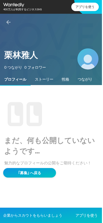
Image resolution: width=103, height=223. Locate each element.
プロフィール (15, 79)
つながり (85, 79)
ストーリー (44, 79)
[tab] (15, 79)
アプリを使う (85, 6)
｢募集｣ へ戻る (29, 172)
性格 (65, 79)
